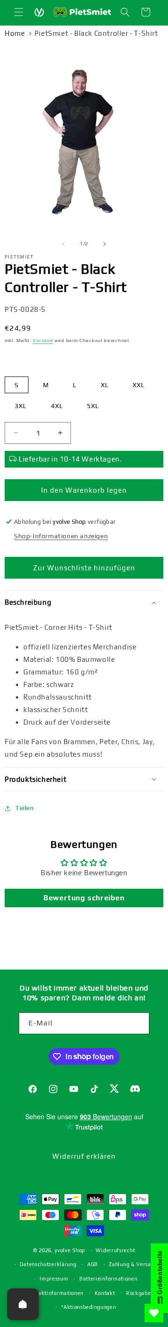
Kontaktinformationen (55, 1293)
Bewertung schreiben (83, 897)
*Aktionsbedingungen (88, 1307)
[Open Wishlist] (154, 1313)
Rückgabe (138, 1293)
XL (105, 385)
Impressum (54, 1278)
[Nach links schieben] (63, 244)
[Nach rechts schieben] (104, 244)
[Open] (23, 1304)
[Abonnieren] (138, 1023)
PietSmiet (19, 256)
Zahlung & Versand (133, 1264)
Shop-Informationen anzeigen (61, 536)
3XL (20, 405)
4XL (57, 405)
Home (15, 33)
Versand (43, 340)
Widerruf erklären (84, 1156)
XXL (139, 385)
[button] (18, 12)
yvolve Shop (70, 1250)
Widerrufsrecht (115, 1250)
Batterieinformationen (108, 1278)
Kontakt (105, 1293)
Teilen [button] (24, 808)
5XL (93, 405)
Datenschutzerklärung (48, 1264)
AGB (92, 1264)
